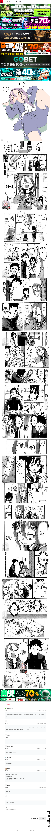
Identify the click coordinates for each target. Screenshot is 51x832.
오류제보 (48, 816)
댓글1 (48, 819)
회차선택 (48, 813)
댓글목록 (7, 704)
